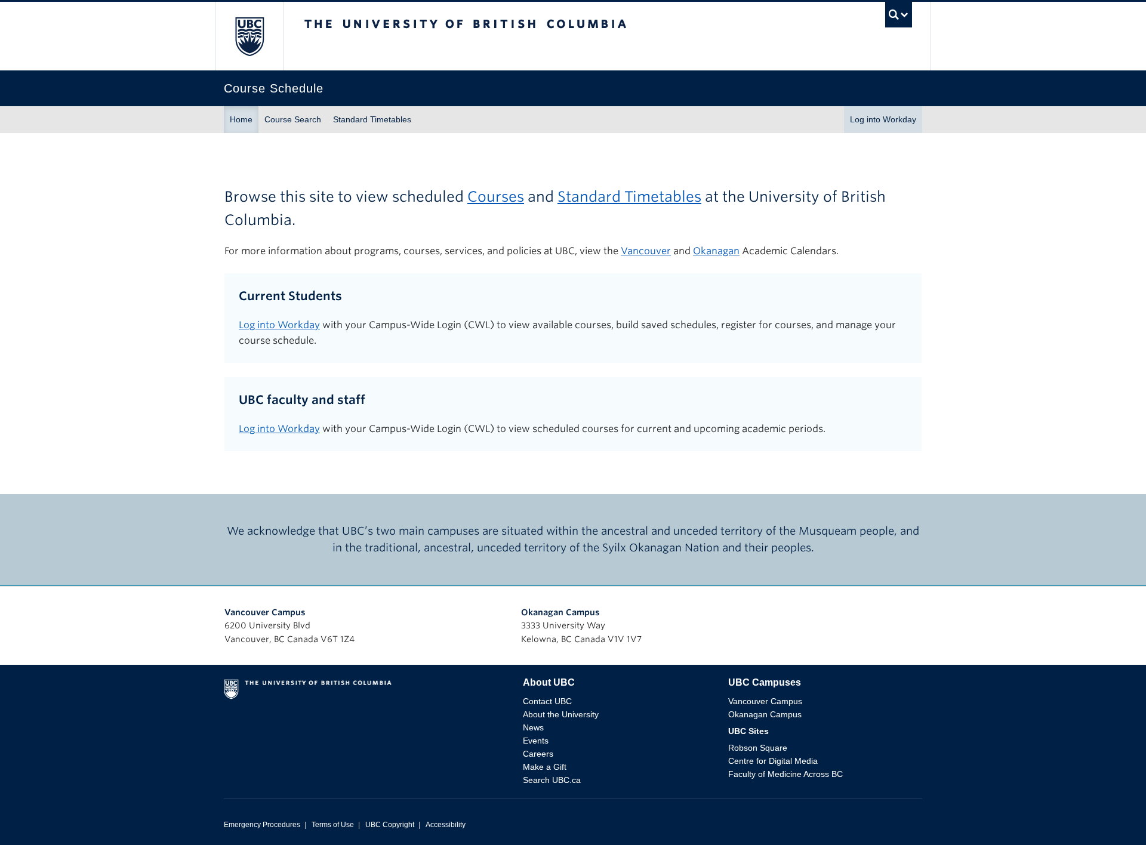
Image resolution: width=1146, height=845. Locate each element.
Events (536, 740)
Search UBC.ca (552, 780)
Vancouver (646, 251)
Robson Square (757, 748)
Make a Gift (544, 767)
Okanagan (716, 251)
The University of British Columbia (249, 36)
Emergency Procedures (262, 825)
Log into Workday (883, 119)
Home (241, 119)
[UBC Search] (898, 17)
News (533, 727)
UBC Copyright (389, 825)
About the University (561, 714)
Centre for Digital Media (773, 761)
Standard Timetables (372, 119)
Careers (538, 753)
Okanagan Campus (560, 612)
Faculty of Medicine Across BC (785, 774)
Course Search (292, 119)
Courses (495, 196)
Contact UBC (547, 701)
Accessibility (446, 825)
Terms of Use (333, 825)
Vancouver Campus (265, 612)
